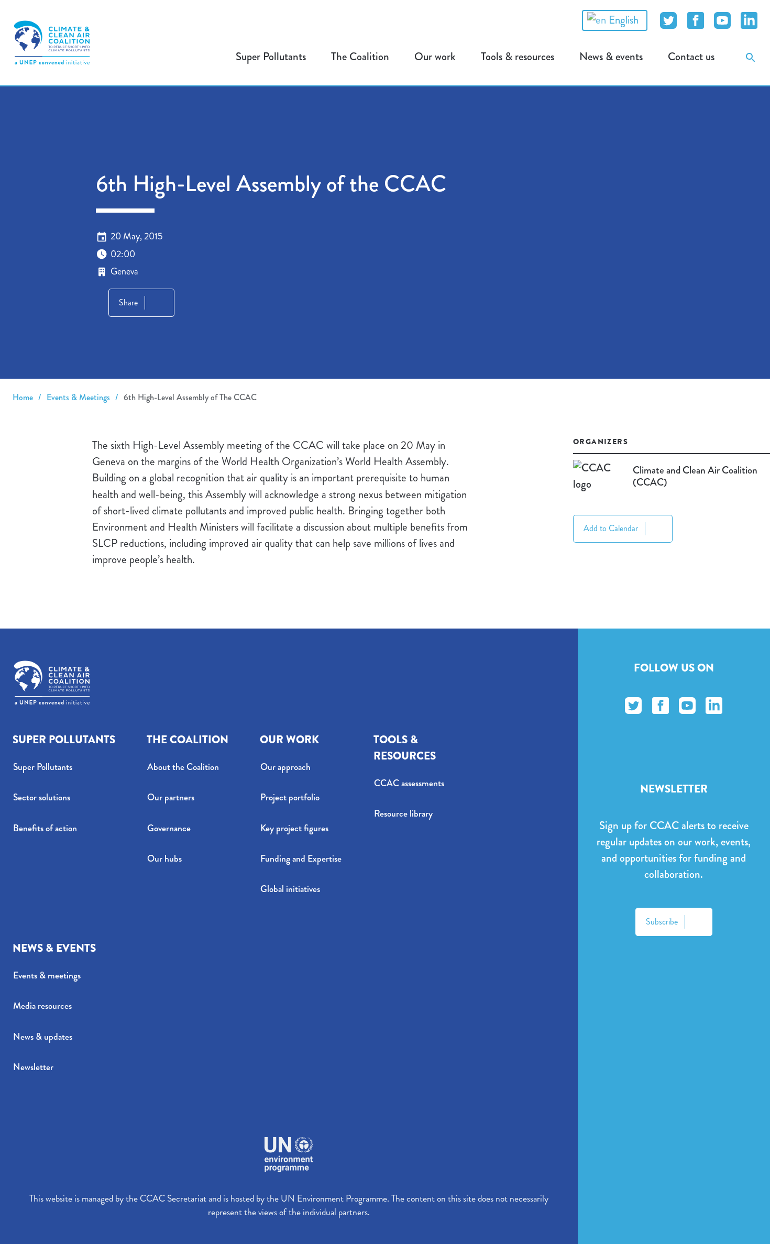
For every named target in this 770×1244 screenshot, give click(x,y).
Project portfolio (290, 797)
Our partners (170, 797)
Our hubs (164, 858)
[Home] (52, 42)
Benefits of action (45, 828)
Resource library (403, 813)
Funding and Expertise (301, 858)
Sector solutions (41, 797)
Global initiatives (290, 889)
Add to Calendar (611, 528)
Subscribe (662, 922)
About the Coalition (183, 767)
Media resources (42, 1005)
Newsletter (33, 1067)
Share (128, 302)
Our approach (285, 767)
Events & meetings (47, 975)
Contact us (691, 56)
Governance (169, 828)
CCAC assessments (409, 783)
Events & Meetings (78, 397)
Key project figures (294, 828)
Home (23, 397)
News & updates (42, 1036)
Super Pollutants (42, 767)
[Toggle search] (750, 57)
